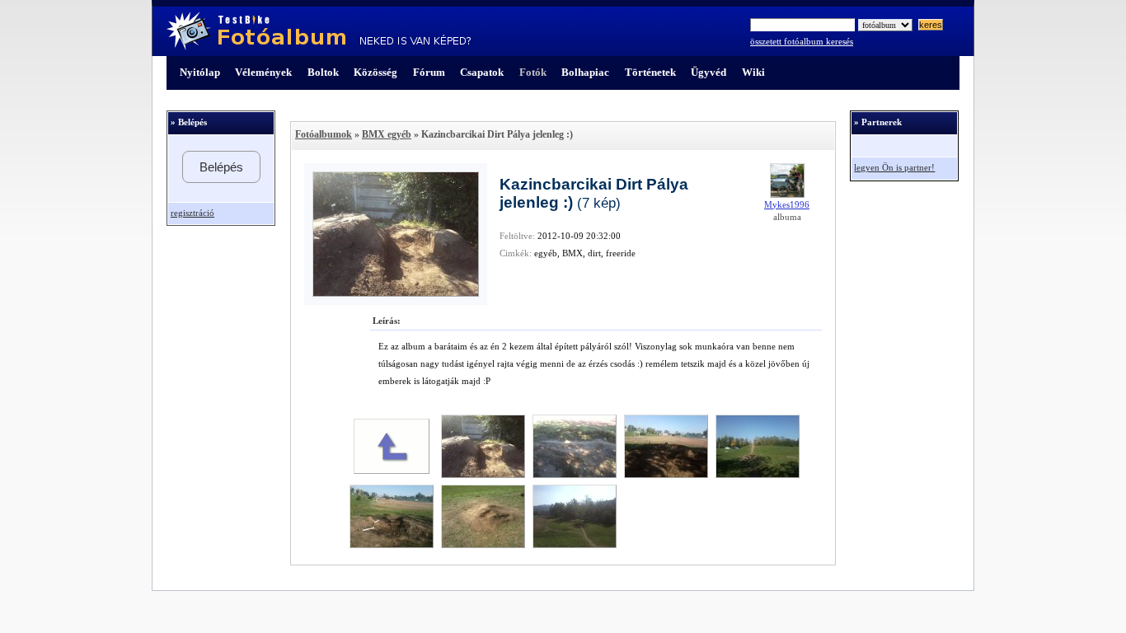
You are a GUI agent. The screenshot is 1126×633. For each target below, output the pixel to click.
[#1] (483, 475)
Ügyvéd (708, 72)
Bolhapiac (585, 72)
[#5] (392, 545)
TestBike (319, 31)
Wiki (753, 72)
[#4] (757, 475)
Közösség (375, 72)
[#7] (575, 545)
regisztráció (192, 213)
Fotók (533, 72)
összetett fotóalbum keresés (801, 41)
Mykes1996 (786, 204)
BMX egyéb (386, 134)
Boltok (323, 72)
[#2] (575, 475)
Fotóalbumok (323, 134)
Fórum (429, 72)
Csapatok (482, 72)
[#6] (483, 545)
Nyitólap (200, 72)
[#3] (666, 475)
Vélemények (263, 72)
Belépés (221, 167)
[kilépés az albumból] (391, 470)
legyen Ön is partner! (894, 167)
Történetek (650, 72)
